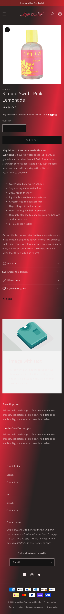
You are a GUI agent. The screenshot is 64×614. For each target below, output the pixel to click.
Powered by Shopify (32, 602)
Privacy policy (50, 602)
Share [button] (9, 298)
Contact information (34, 607)
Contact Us (12, 482)
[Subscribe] (50, 562)
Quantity (6, 120)
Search (10, 474)
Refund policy (52, 607)
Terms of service (16, 607)
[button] (4, 14)
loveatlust (19, 602)
